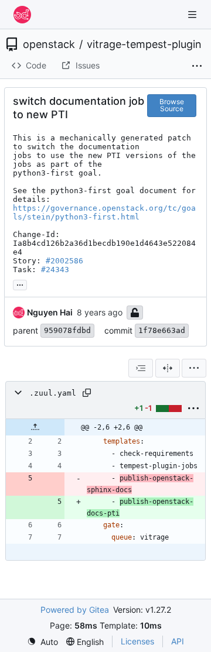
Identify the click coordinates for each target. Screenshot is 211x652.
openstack (49, 44)
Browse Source (171, 105)
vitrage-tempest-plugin (144, 44)
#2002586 (64, 260)
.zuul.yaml (52, 393)
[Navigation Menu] (193, 14)
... (19, 283)
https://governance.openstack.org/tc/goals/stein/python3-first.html (104, 212)
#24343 (55, 269)
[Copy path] (87, 393)
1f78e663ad (161, 330)
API (177, 641)
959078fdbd (67, 330)
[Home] (22, 14)
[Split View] (167, 368)
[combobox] (140, 368)
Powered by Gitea (74, 610)
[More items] (197, 66)
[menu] (194, 368)
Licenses (137, 641)
